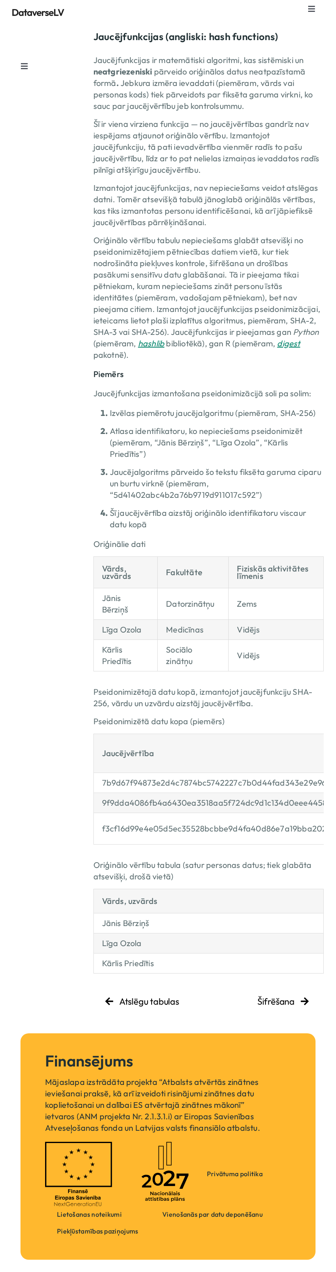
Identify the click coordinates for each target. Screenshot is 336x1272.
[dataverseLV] (38, 13)
